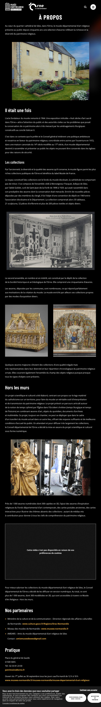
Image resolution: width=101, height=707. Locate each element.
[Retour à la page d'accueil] (14, 9)
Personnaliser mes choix (76, 698)
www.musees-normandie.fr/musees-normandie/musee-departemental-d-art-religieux (47, 680)
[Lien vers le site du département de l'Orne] (37, 9)
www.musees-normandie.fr (54, 628)
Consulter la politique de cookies (13, 703)
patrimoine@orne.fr (15, 669)
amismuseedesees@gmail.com (31, 638)
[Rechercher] (85, 7)
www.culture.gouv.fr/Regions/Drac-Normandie (45, 623)
